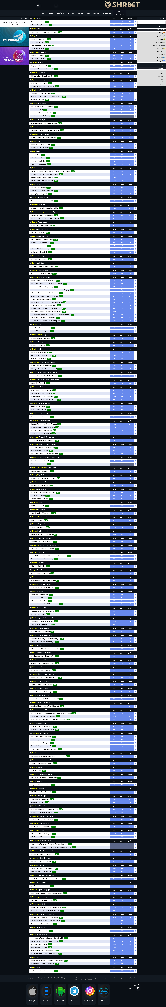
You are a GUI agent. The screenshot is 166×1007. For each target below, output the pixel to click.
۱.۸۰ (114, 390)
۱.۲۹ (114, 225)
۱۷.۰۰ (114, 639)
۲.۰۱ (114, 862)
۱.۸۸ (130, 42)
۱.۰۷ (130, 639)
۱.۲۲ (114, 56)
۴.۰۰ (130, 259)
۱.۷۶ (130, 66)
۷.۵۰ (130, 284)
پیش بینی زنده (107, 13)
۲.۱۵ (114, 611)
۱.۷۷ (130, 485)
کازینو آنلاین (60, 13)
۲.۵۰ (130, 328)
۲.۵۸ (114, 947)
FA (28, 5)
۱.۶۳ (114, 93)
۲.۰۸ (114, 513)
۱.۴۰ (114, 296)
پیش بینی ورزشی (119, 14)
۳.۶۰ (130, 25)
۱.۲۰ (114, 778)
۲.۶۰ (114, 100)
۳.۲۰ (122, 266)
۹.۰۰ (130, 76)
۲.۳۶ (114, 499)
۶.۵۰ (130, 573)
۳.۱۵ (122, 130)
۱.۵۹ (130, 534)
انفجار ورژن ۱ (71, 13)
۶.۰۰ (122, 76)
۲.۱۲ (114, 148)
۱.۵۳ (114, 161)
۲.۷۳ (130, 59)
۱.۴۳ (130, 39)
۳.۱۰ (122, 25)
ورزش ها (162, 26)
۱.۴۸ (114, 138)
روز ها (163, 65)
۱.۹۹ (130, 331)
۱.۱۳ (130, 812)
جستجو (162, 18)
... (114, 116)
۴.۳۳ (114, 42)
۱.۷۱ (130, 208)
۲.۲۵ (114, 527)
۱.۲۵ (114, 123)
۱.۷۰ (114, 259)
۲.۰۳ (114, 713)
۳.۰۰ (122, 86)
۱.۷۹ (114, 69)
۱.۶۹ (114, 520)
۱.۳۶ (114, 107)
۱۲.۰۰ (130, 376)
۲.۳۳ (114, 430)
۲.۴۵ (114, 287)
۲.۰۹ (114, 249)
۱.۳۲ (114, 240)
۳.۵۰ (122, 49)
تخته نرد (80, 13)
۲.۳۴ (114, 312)
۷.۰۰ (114, 39)
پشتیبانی (51, 13)
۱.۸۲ (114, 308)
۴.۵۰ (122, 32)
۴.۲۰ (122, 45)
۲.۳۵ (130, 448)
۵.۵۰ (122, 22)
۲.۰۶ (114, 315)
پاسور (88, 13)
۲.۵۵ (114, 110)
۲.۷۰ (114, 191)
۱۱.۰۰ (114, 812)
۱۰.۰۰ (130, 56)
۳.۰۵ (122, 194)
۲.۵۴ (130, 113)
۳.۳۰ (122, 177)
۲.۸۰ (122, 59)
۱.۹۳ (114, 321)
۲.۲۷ (130, 604)
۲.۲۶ (114, 719)
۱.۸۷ (114, 290)
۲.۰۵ (130, 601)
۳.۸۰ (122, 93)
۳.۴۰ (122, 42)
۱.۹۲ (130, 496)
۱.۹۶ (130, 274)
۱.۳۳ (130, 22)
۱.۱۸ (130, 820)
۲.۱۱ (114, 886)
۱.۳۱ (114, 218)
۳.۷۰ (122, 83)
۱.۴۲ (114, 201)
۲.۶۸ (122, 424)
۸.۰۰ (114, 22)
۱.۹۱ (114, 243)
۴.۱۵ (130, 266)
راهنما (43, 13)
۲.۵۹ (122, 287)
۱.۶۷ (114, 158)
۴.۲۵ (122, 145)
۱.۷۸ (130, 181)
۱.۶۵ (114, 174)
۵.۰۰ (130, 93)
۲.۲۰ (114, 25)
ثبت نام (35, 5)
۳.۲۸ (114, 448)
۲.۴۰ (114, 461)
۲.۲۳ (114, 706)
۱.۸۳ (114, 49)
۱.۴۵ (114, 284)
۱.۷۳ (114, 155)
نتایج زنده (96, 13)
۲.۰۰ (130, 771)
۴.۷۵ (130, 155)
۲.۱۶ (114, 318)
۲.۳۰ (114, 621)
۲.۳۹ (114, 427)
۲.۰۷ (114, 941)
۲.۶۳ (122, 312)
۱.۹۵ (114, 356)
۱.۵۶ (114, 45)
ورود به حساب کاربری (49, 5)
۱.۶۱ (114, 97)
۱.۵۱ (130, 32)
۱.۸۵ (114, 86)
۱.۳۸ (114, 692)
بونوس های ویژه (133, 988)
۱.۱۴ (114, 376)
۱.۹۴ (114, 293)
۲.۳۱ (114, 233)
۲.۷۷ (114, 59)
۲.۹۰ (122, 113)
